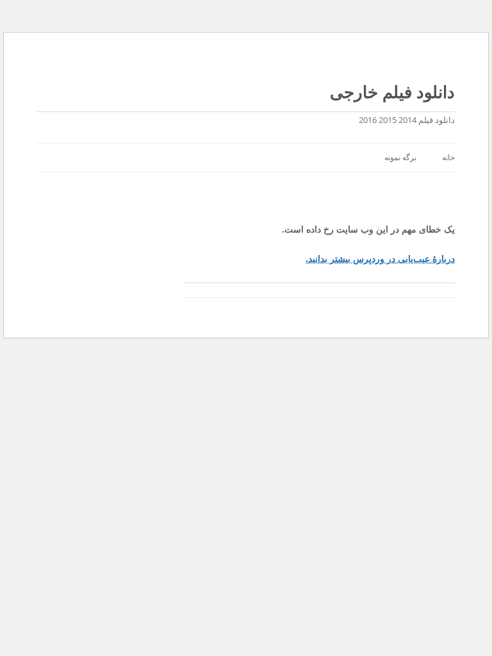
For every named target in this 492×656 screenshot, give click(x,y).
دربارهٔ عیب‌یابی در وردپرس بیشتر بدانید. (380, 258)
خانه (448, 157)
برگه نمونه (400, 157)
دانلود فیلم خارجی (392, 91)
